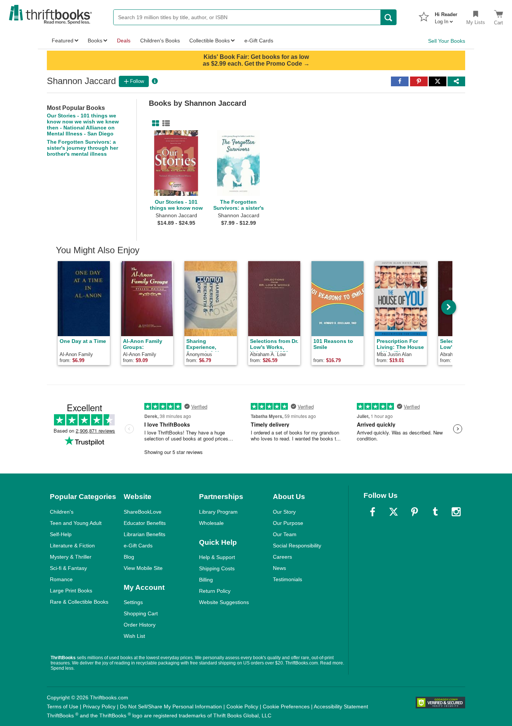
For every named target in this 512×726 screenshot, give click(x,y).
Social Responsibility (297, 546)
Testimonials (287, 579)
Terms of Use (62, 706)
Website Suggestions (224, 602)
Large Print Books (71, 591)
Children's (61, 512)
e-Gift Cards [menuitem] (258, 41)
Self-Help (61, 534)
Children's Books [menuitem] (160, 41)
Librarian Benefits (144, 534)
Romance (61, 579)
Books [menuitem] (95, 41)
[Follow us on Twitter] (394, 512)
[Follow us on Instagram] (456, 512)
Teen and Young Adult (76, 523)
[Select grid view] (154, 123)
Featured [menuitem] (62, 41)
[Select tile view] (164, 123)
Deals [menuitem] (123, 41)
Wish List (134, 636)
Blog (129, 557)
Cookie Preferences (286, 706)
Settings (133, 602)
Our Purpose (288, 523)
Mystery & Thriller (70, 557)
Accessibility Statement (341, 706)
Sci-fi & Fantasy (68, 568)
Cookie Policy (242, 706)
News (279, 568)
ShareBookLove (143, 512)
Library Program (218, 512)
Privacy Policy (99, 706)
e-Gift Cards (138, 546)
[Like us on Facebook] (373, 512)
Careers (282, 557)
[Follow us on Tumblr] (435, 512)
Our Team (284, 534)
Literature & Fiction (72, 546)
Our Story (284, 512)
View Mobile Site (143, 568)
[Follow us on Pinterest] (415, 512)
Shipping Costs (217, 568)
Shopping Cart (141, 613)
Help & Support (217, 557)
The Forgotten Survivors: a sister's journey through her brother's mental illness (82, 148)
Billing (206, 580)
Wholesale (211, 523)
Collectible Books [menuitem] (209, 41)
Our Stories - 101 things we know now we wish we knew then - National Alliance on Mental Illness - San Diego (83, 125)
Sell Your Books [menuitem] (446, 41)
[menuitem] (446, 15)
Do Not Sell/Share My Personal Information (171, 706)
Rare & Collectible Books (79, 602)
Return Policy (215, 591)
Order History (140, 625)
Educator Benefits (145, 523)
